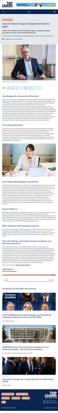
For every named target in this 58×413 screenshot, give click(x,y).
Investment (18, 353)
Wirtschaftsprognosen (29, 36)
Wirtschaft (20, 36)
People (12, 321)
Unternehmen (24, 353)
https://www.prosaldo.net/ (9, 271)
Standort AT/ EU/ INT (11, 36)
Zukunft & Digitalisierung (46, 36)
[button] (3, 12)
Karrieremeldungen (6, 321)
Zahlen (37, 36)
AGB (3, 402)
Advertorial (4, 353)
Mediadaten (5, 398)
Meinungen (4, 385)
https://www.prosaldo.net (23, 265)
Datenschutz (15, 398)
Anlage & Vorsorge (11, 353)
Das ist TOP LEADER (7, 394)
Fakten (4, 36)
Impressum (26, 398)
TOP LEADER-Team (22, 394)
